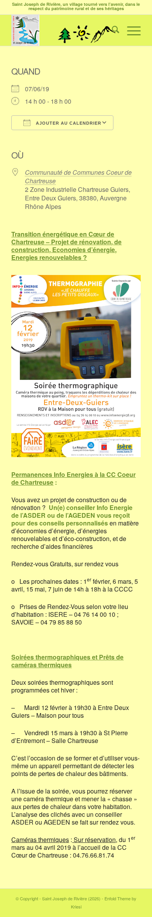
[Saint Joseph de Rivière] (63, 30)
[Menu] (130, 30)
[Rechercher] (111, 30)
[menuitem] (111, 30)
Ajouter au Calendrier (67, 123)
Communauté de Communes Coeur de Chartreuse (78, 176)
